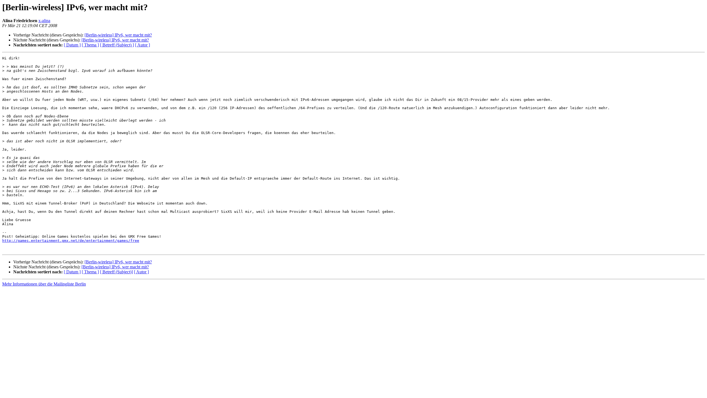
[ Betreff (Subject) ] (117, 45)
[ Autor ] (142, 45)
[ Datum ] (72, 45)
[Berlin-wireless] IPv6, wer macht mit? (118, 35)
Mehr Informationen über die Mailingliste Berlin (44, 284)
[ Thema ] (90, 45)
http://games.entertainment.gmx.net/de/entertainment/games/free (70, 241)
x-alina (44, 20)
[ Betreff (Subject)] (116, 271)
